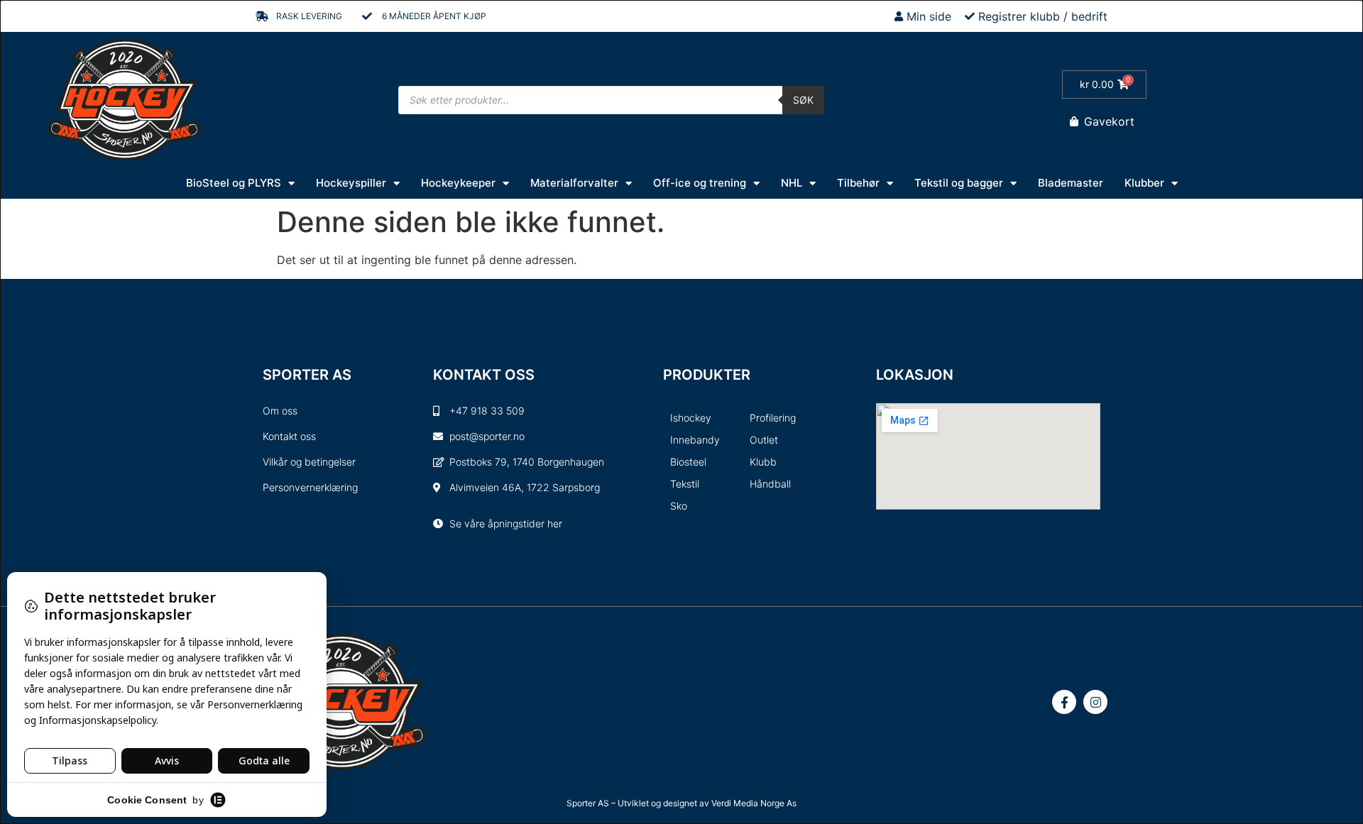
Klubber (1144, 182)
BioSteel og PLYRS (233, 182)
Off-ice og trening (699, 182)
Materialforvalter (574, 182)
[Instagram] (1095, 702)
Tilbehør (858, 182)
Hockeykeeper (458, 182)
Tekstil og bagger (958, 182)
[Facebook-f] (1064, 702)
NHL (791, 182)
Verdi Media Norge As (754, 803)
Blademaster (1070, 182)
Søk (803, 100)
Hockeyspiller (351, 182)
